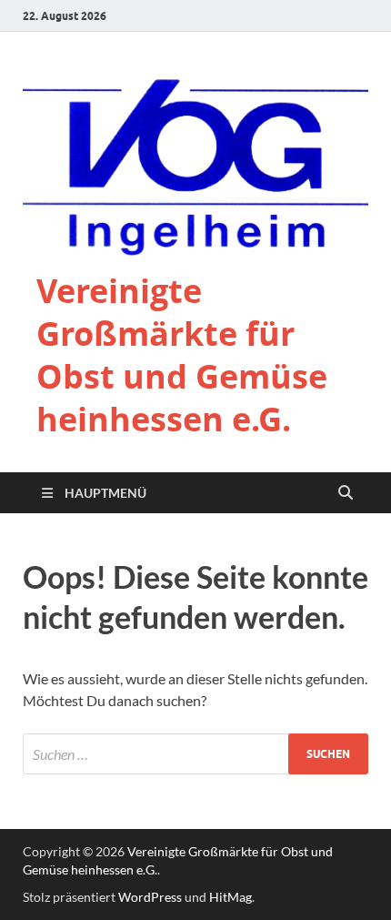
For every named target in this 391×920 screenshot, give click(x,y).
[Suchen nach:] (195, 753)
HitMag (230, 897)
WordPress (150, 897)
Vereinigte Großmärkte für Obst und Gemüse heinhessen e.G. (181, 354)
